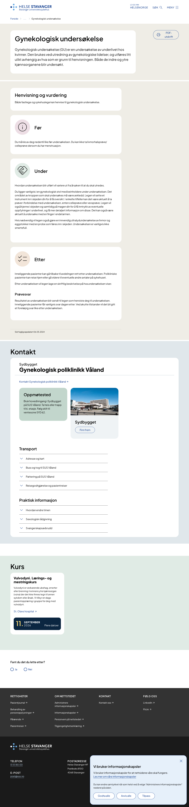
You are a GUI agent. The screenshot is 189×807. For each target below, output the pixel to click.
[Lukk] (181, 761)
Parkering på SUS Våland (40, 476)
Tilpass (146, 795)
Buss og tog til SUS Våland (41, 467)
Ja (16, 669)
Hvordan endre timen (38, 510)
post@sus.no (17, 776)
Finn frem (85, 429)
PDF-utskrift (169, 34)
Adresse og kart (35, 458)
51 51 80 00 (16, 764)
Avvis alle (126, 795)
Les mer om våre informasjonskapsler (114, 776)
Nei (30, 669)
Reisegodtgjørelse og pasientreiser (46, 485)
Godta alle (104, 795)
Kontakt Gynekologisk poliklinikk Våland (42, 381)
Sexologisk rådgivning (39, 519)
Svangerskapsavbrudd (39, 528)
